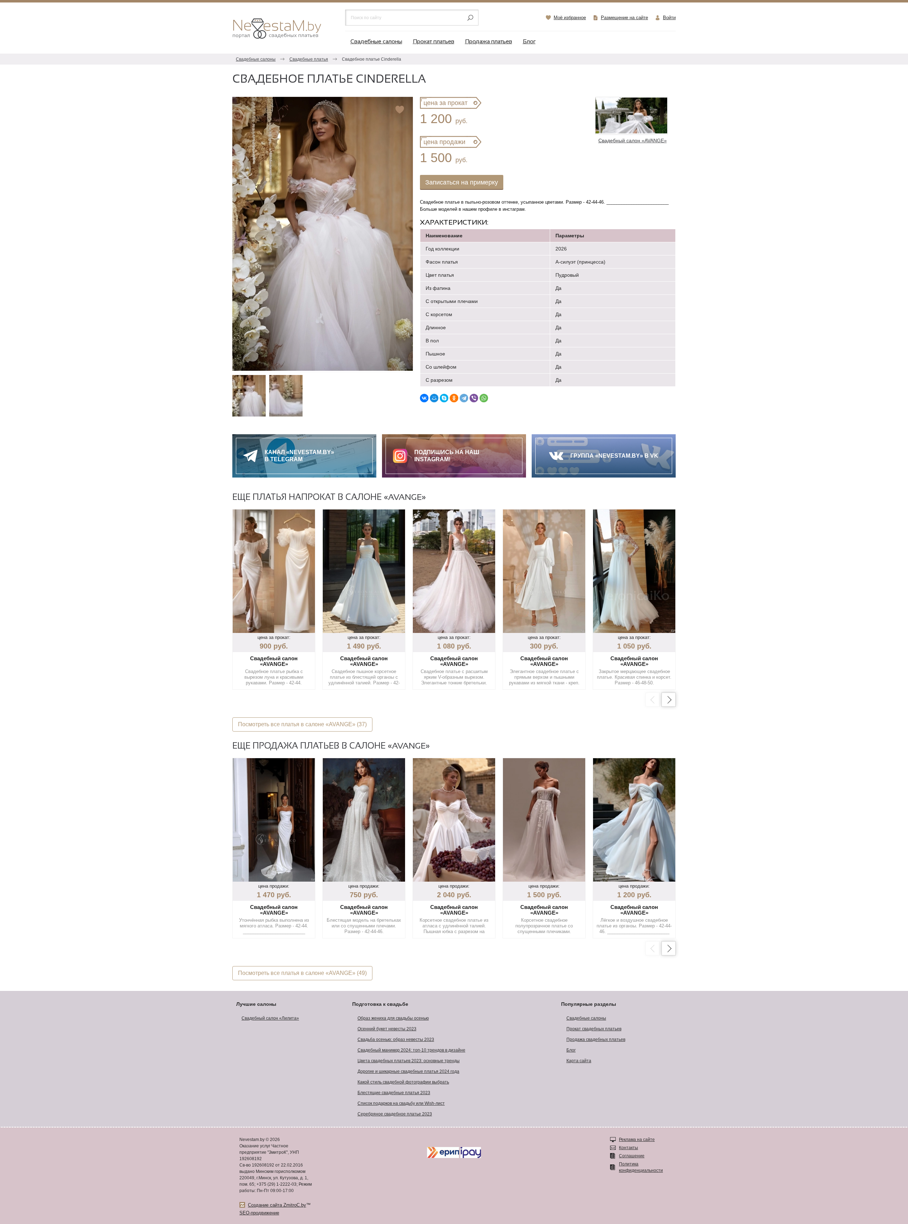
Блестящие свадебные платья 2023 (394, 1092)
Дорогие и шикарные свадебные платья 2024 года (408, 1071)
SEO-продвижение (259, 1212)
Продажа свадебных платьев (595, 1039)
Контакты (628, 1147)
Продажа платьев (488, 41)
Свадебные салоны (376, 41)
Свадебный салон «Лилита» (270, 1018)
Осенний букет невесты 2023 (387, 1028)
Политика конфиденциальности (641, 1167)
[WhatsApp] (484, 398)
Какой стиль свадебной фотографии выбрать (403, 1082)
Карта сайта (578, 1060)
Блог (529, 41)
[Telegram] (464, 398)
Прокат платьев (433, 41)
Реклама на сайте (637, 1139)
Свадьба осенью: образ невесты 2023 (396, 1039)
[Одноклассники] (454, 398)
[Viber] (474, 398)
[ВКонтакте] (424, 398)
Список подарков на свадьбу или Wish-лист (401, 1103)
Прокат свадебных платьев (593, 1028)
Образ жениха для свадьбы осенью (393, 1018)
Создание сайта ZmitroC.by (277, 1205)
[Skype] (444, 398)
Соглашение (631, 1155)
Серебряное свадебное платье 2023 (395, 1114)
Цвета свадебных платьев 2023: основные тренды (409, 1060)
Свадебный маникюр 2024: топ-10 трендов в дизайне (411, 1050)
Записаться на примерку (461, 182)
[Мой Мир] (434, 398)
